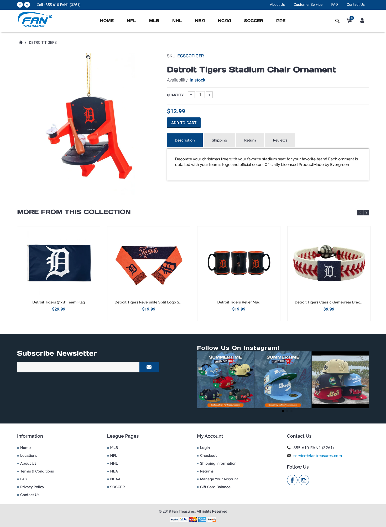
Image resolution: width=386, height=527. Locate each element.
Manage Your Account (219, 479)
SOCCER (253, 20)
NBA (200, 20)
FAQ (334, 5)
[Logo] (35, 19)
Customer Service (308, 5)
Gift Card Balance (215, 487)
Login (205, 448)
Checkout (208, 456)
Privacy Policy (32, 487)
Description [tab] (185, 140)
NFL (131, 20)
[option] (58, 273)
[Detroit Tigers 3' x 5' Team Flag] (58, 263)
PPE (280, 20)
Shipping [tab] (219, 140)
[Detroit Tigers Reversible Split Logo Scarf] (148, 263)
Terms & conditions (37, 471)
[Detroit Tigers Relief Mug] (239, 263)
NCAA (224, 20)
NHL (177, 20)
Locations (28, 456)
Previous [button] (360, 212)
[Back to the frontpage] (20, 43)
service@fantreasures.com (318, 455)
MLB (154, 20)
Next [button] (366, 212)
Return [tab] (250, 140)
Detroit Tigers (42, 43)
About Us (277, 5)
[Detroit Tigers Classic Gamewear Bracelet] (329, 263)
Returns (206, 471)
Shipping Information (218, 463)
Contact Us (356, 5)
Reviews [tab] (280, 140)
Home (107, 20)
